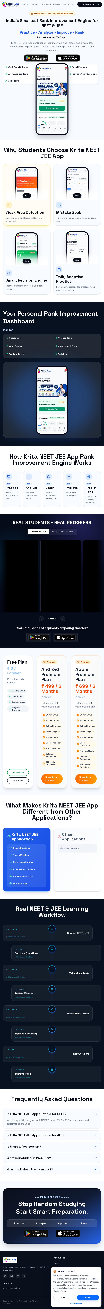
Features (34, 4)
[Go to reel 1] (48, 618)
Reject (64, 1297)
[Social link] (5, 1276)
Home (25, 4)
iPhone (19, 780)
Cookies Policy (76, 1303)
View (27, 196)
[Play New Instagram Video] (44, 576)
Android (20, 772)
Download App (89, 4)
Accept (87, 1297)
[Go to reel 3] (55, 618)
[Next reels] (62, 618)
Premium (57, 4)
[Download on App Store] (65, 637)
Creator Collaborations (62, 532)
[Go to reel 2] (52, 618)
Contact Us (68, 4)
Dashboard (46, 4)
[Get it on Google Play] (38, 637)
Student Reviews (38, 532)
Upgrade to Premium (51, 779)
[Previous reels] (41, 618)
